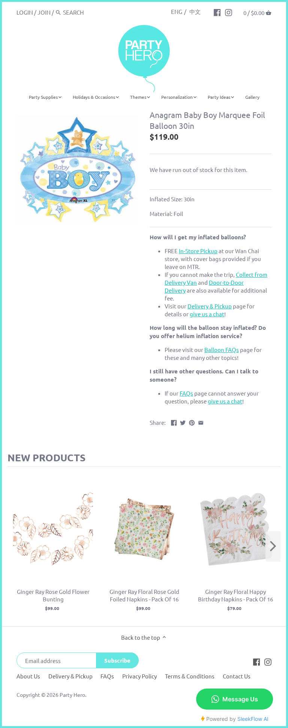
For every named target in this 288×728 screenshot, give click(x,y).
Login (24, 12)
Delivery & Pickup (70, 676)
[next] (273, 546)
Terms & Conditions (189, 676)
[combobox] (95, 12)
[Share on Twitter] (183, 421)
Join (44, 12)
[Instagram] (228, 12)
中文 (195, 11)
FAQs (107, 676)
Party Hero (72, 694)
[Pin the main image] (192, 421)
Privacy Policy (139, 676)
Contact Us (236, 676)
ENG (176, 11)
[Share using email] (201, 421)
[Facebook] (217, 12)
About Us (28, 676)
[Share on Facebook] (174, 421)
